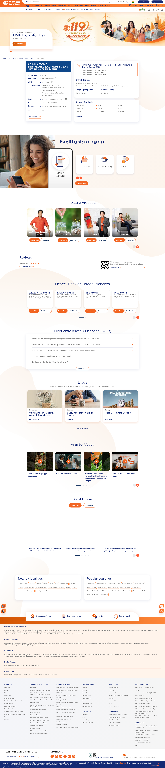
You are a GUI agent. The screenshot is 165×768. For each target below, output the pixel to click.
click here (123, 763)
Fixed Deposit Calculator (116, 720)
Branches (85, 714)
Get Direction (45, 311)
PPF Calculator (66, 654)
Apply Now (45, 240)
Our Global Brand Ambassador (13, 701)
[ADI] (3, 611)
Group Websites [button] (12, 756)
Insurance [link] (59, 9)
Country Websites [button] (29, 756)
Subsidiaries (143, 2)
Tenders (111, 698)
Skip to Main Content (92, 2)
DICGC (111, 757)
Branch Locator (13, 58)
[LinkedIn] (60, 756)
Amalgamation (8, 703)
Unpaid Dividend (35, 702)
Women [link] (70, 5)
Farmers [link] (100, 5)
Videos (36, 674)
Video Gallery (86, 698)
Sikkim (14, 632)
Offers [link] (97, 9)
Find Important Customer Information (67, 687)
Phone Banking (22, 645)
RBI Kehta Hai (60, 693)
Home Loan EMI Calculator (31, 654)
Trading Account (93, 643)
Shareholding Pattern (36, 725)
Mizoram (137, 630)
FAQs (24, 674)
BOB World (42, 674)
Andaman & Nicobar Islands (12, 633)
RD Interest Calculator (114, 654)
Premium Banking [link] (50, 5)
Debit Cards (136, 643)
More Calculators (114, 725)
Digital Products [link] (72, 9)
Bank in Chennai (113, 587)
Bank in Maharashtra (124, 591)
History (6, 690)
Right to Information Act (63, 707)
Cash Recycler (86, 720)
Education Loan (27, 643)
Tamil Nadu (20, 632)
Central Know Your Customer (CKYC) (67, 709)
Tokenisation (35, 665)
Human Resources (10, 717)
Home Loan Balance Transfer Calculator (73, 656)
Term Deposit (64, 643)
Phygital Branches (87, 722)
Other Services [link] (86, 9)
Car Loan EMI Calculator (79, 654)
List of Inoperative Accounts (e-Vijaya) (146, 709)
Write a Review (27, 266)
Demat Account (73, 643)
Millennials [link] (35, 5)
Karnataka (92, 630)
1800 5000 (55, 85)
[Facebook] (52, 756)
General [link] (28, 5)
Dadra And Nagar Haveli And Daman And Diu (35, 633)
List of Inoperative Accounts (143, 703)
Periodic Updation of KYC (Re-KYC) (145, 693)
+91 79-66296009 (49, 90)
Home (4, 58)
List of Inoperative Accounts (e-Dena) (146, 706)
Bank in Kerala (112, 591)
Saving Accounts (54, 643)
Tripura (35, 632)
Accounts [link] (29, 9)
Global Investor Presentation (39, 733)
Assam (30, 630)
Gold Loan (36, 643)
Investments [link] (48, 9)
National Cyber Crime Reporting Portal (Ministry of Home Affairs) (146, 716)
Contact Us (7, 674)
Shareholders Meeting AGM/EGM (40, 690)
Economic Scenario (114, 693)
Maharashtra (116, 630)
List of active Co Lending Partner (144, 687)
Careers (6, 719)
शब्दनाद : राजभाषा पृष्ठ (114, 706)
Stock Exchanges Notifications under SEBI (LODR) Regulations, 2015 (41, 693)
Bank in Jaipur (136, 587)
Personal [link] (29, 1)
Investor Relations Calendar (38, 723)
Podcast (84, 701)
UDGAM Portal (139, 695)
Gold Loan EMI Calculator (35, 656)
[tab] (82, 627)
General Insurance (114, 643)
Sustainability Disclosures (38, 709)
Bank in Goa (104, 594)
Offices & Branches (10, 706)
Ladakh (75, 633)
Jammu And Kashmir (65, 633)
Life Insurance (103, 643)
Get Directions (33, 116)
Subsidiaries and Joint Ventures (13, 711)
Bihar (34, 630)
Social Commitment (10, 709)
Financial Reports (35, 715)
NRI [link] (42, 5)
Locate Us (30, 674)
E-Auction (111, 690)
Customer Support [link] (137, 5)
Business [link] (36, 1)
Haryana (65, 630)
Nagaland (144, 630)
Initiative (6, 693)
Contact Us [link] (150, 5)
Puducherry (81, 633)
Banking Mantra (17, 674)
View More (81, 368)
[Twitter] (65, 756)
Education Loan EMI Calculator (97, 654)
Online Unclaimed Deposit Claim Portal (146, 701)
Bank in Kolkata (125, 587)
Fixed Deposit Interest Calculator (51, 654)
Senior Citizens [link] (79, 5)
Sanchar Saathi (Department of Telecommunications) (144, 712)
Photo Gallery (86, 695)
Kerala (98, 630)
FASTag (30, 645)
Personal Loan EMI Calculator (13, 654)
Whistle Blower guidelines (142, 737)
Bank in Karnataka (92, 594)
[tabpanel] (82, 32)
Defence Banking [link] (90, 5)
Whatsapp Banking (11, 645)
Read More (79, 116)
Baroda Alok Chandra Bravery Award (15, 714)
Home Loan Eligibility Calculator (147, 654)
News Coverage (87, 693)
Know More (18, 44)
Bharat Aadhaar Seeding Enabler (144, 734)
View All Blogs (81, 428)
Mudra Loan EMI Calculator (52, 656)
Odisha (150, 630)
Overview (7, 687)
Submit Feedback (61, 724)
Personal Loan (8, 643)
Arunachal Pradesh (21, 630)
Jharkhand (85, 630)
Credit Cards (144, 643)
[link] (142, 9)
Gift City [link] (107, 5)
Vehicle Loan (44, 643)
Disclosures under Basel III (38, 731)
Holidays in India (61, 700)
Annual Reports (35, 712)
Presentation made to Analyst (39, 717)
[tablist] (82, 650)
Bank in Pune (102, 587)
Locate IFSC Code (114, 583)
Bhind (32, 58)
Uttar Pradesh (42, 632)
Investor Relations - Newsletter (39, 720)
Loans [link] (38, 9)
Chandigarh (40, 630)
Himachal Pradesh (74, 630)
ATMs (84, 717)
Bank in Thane (91, 587)
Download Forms (52, 674)
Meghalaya (130, 630)
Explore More (82, 183)
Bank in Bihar (101, 591)
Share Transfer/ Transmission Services (42, 700)
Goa (55, 630)
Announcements (87, 706)
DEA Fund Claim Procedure (64, 716)
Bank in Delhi (91, 591)
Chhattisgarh (49, 630)
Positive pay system (62, 722)
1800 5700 (46, 85)
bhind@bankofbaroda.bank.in (53, 99)
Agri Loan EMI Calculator (129, 654)
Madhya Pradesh (23, 58)
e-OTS (137, 690)
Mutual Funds (83, 643)
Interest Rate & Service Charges (118, 695)
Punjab (156, 630)
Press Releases (87, 703)
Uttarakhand (51, 632)
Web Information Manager (142, 742)
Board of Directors (9, 698)
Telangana (28, 632)
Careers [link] (160, 5)
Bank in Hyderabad (139, 591)
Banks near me (101, 583)
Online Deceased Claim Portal (144, 698)
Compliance (7, 695)
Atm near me (91, 583)
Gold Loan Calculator (115, 722)
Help (136, 745)
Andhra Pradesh (9, 630)
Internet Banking (9, 665)
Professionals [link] (62, 5)
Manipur (123, 630)
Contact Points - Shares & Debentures (41, 697)
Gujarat (60, 630)
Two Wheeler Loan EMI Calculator (15, 656)
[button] (149, 10)
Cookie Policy (6, 763)
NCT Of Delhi (54, 633)
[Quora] (73, 756)
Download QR (115, 267)
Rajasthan (8, 632)
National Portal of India (141, 740)
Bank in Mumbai (127, 583)
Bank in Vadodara (139, 583)
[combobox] (161, 606)
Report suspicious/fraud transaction (67, 690)
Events (84, 690)
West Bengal (60, 632)
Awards (84, 687)
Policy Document (35, 728)
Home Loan (17, 643)
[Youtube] (69, 756)
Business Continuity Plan (63, 719)
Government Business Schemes (43, 645)
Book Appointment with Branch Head (67, 727)
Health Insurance (126, 643)
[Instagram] (56, 756)
